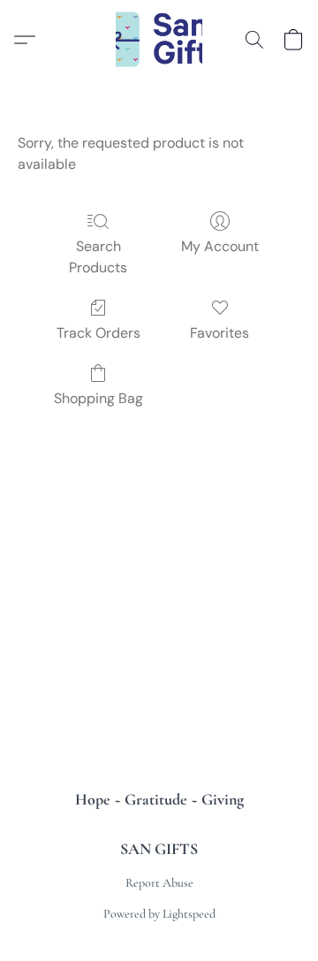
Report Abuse (159, 882)
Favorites (219, 333)
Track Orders (98, 333)
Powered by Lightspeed (159, 913)
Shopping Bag (98, 398)
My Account (220, 246)
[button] (159, 40)
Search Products (98, 257)
